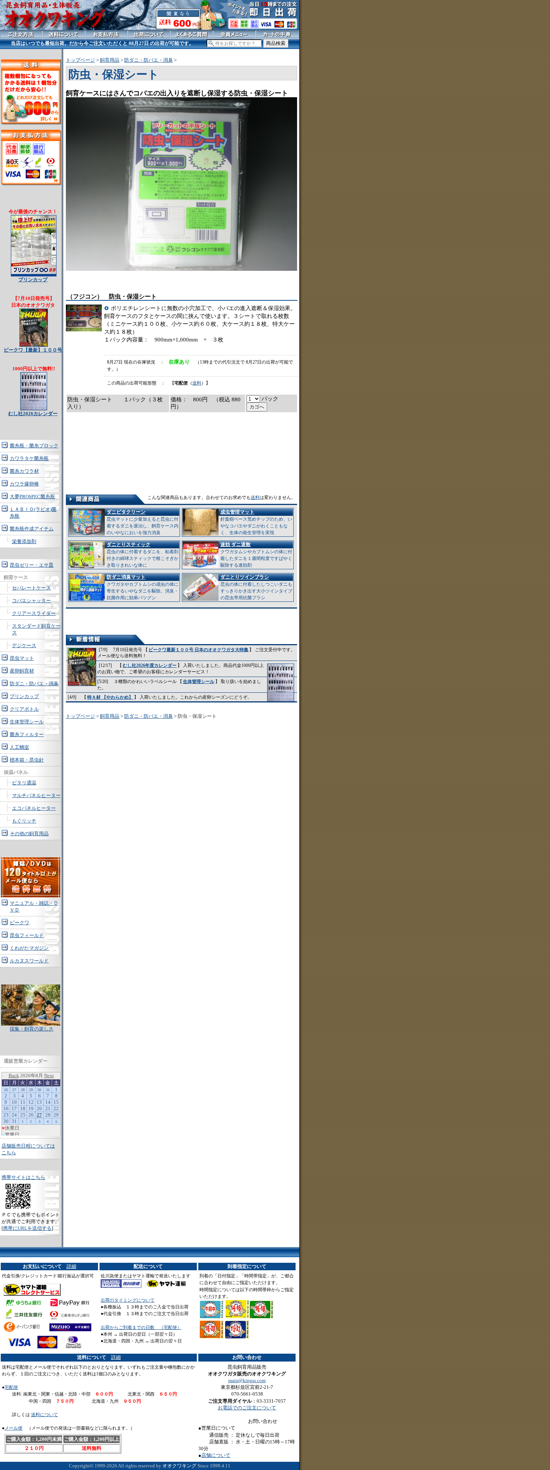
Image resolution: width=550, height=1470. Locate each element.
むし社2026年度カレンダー (150, 665)
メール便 (13, 1428)
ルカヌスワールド (29, 961)
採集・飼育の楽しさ (32, 1029)
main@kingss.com (247, 1380)
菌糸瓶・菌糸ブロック (34, 445)
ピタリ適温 (24, 782)
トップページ (80, 60)
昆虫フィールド (27, 935)
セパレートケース (31, 588)
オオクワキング (179, 1466)
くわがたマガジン (29, 948)
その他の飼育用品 (29, 833)
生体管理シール (198, 681)
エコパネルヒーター (34, 808)
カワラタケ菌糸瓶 (29, 458)
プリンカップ (24, 696)
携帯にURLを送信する (27, 1228)
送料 (196, 383)
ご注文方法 (21, 34)
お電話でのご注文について (247, 1408)
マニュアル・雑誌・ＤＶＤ (34, 906)
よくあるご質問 (192, 34)
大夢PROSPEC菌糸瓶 (32, 496)
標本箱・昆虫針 (27, 760)
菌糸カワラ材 (24, 471)
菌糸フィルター (27, 734)
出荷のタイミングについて (128, 1300)
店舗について (215, 1455)
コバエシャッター (31, 600)
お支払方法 (106, 34)
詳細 (71, 1266)
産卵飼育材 (22, 671)
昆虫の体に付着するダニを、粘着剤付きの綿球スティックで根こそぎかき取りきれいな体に (142, 555)
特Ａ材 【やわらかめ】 (110, 697)
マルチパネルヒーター (36, 795)
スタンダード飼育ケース (36, 629)
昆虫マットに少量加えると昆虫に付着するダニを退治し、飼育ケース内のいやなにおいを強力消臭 (142, 522)
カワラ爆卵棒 (24, 484)
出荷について (149, 34)
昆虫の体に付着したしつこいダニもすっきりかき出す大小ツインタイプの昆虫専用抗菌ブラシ (256, 587)
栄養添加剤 (24, 541)
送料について (44, 1414)
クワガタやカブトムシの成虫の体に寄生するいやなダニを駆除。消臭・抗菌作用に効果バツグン (142, 587)
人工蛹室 (19, 747)
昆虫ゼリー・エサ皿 (32, 565)
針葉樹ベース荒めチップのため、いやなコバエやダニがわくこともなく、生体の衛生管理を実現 (256, 522)
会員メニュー (234, 34)
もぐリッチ (24, 821)
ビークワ (19, 922)
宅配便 (11, 1387)
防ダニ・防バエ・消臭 (148, 60)
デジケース (24, 645)
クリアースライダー (34, 613)
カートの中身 (277, 34)
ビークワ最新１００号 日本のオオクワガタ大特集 (198, 649)
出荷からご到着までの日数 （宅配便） (141, 1327)
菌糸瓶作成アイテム (32, 529)
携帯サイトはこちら (23, 1177)
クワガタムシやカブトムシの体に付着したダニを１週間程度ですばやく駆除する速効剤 (256, 555)
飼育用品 (109, 60)
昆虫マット (22, 658)
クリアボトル (24, 709)
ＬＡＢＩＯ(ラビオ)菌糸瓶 (33, 512)
